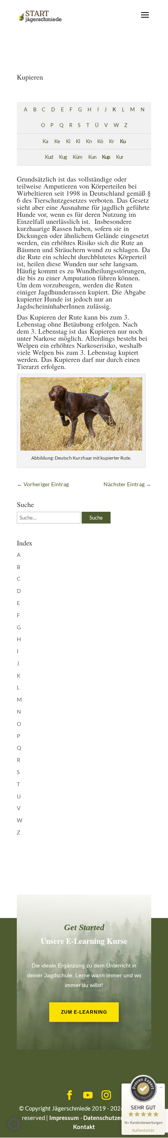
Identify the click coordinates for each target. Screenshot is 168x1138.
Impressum (64, 1117)
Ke (57, 141)
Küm (77, 157)
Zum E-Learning (84, 1012)
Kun (92, 157)
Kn (88, 141)
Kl (78, 141)
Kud (49, 157)
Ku (122, 141)
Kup (106, 157)
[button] (14, 1124)
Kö (100, 141)
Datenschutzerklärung (113, 1117)
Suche (96, 517)
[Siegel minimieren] (161, 1087)
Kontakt (84, 1126)
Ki (68, 141)
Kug (63, 157)
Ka (45, 141)
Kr (111, 141)
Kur (119, 157)
